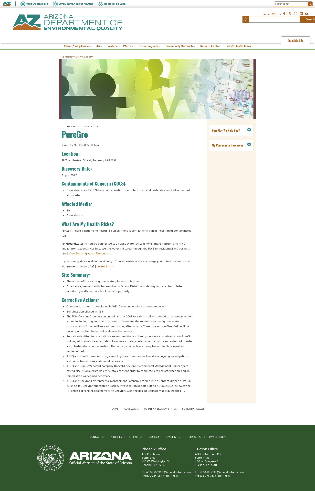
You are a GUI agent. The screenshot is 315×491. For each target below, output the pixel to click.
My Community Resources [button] (227, 145)
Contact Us (97, 437)
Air (98, 46)
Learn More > (105, 266)
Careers (137, 437)
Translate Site (295, 40)
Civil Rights (173, 437)
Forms (114, 409)
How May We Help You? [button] (226, 130)
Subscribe (154, 437)
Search (245, 19)
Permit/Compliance (76, 46)
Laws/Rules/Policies (238, 46)
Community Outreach (179, 46)
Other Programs (148, 46)
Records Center (210, 46)
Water (112, 46)
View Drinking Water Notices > (89, 253)
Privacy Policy (217, 437)
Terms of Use (194, 437)
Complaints (131, 409)
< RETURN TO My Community (77, 57)
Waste (127, 46)
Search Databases (193, 409)
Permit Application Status (160, 409)
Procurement (119, 437)
